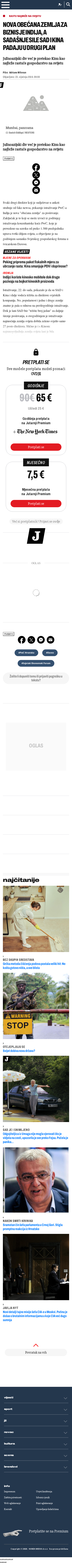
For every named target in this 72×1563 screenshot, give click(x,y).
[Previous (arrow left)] (1, 1562)
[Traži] (67, 4)
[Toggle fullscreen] (8, 1559)
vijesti (8, 1397)
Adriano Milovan (17, 72)
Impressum (9, 1491)
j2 (5, 1420)
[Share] (4, 1559)
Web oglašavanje (12, 1503)
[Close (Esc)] (1, 1559)
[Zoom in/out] (11, 1559)
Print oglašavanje (44, 1503)
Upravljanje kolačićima (47, 1509)
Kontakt (8, 1509)
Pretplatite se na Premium (48, 1531)
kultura (9, 1443)
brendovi (11, 1466)
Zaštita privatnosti (13, 1497)
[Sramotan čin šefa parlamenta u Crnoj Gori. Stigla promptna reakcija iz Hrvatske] (36, 1180)
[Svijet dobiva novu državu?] (36, 1006)
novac (9, 1432)
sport (8, 1409)
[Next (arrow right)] (4, 1562)
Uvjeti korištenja (44, 1491)
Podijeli (7, 158)
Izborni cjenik (43, 1497)
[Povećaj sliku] (36, 102)
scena (9, 1455)
